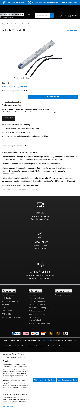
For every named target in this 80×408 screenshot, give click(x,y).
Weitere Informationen (8, 406)
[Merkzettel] (60, 15)
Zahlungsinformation (37, 301)
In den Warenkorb (53, 97)
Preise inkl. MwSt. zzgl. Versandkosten (17, 86)
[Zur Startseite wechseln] (12, 15)
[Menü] (29, 15)
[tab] (7, 146)
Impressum (33, 295)
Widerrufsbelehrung (10, 301)
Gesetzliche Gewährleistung (40, 323)
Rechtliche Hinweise (37, 304)
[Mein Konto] (65, 15)
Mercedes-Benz (72, 30)
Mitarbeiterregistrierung (11, 317)
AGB (3, 307)
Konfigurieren (50, 380)
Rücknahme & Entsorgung (38, 308)
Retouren (5, 304)
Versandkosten (46, 340)
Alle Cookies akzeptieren (67, 380)
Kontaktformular (8, 295)
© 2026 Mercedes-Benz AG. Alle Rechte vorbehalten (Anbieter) (25, 346)
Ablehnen (37, 380)
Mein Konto (6, 298)
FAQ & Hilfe (6, 314)
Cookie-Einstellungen (37, 314)
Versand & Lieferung (36, 298)
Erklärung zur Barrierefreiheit (35, 318)
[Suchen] (52, 15)
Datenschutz (7, 311)
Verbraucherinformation (38, 311)
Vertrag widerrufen (62, 295)
